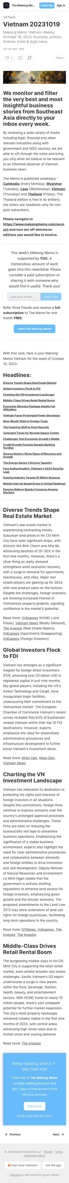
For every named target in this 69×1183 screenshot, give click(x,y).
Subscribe (47, 5)
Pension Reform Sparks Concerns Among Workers (30, 491)
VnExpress (30, 618)
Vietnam (9, 17)
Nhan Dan (29, 758)
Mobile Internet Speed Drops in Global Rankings (34, 483)
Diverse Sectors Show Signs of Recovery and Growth (32, 455)
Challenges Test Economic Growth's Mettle (31, 438)
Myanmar (54, 184)
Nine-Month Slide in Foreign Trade (25, 421)
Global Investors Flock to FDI (21, 388)
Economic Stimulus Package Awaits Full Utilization (29, 408)
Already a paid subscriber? (35, 1116)
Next (56, 1134)
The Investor (12, 628)
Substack (15, 1175)
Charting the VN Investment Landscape (28, 394)
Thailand (35, 194)
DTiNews (29, 929)
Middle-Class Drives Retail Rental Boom (29, 400)
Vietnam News (27, 623)
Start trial (34, 1106)
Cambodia (11, 184)
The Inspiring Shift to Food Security (26, 427)
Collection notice (34, 1155)
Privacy (48, 1152)
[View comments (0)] (20, 58)
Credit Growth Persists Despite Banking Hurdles (29, 446)
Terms (59, 1152)
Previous (15, 1134)
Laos (24, 189)
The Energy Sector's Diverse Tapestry (27, 462)
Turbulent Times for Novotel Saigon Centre (31, 433)
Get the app (53, 1165)
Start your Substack (24, 1165)
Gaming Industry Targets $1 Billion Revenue (31, 477)
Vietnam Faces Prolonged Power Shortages (31, 415)
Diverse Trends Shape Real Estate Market (29, 382)
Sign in (61, 5)
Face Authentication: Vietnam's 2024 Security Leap (33, 470)
